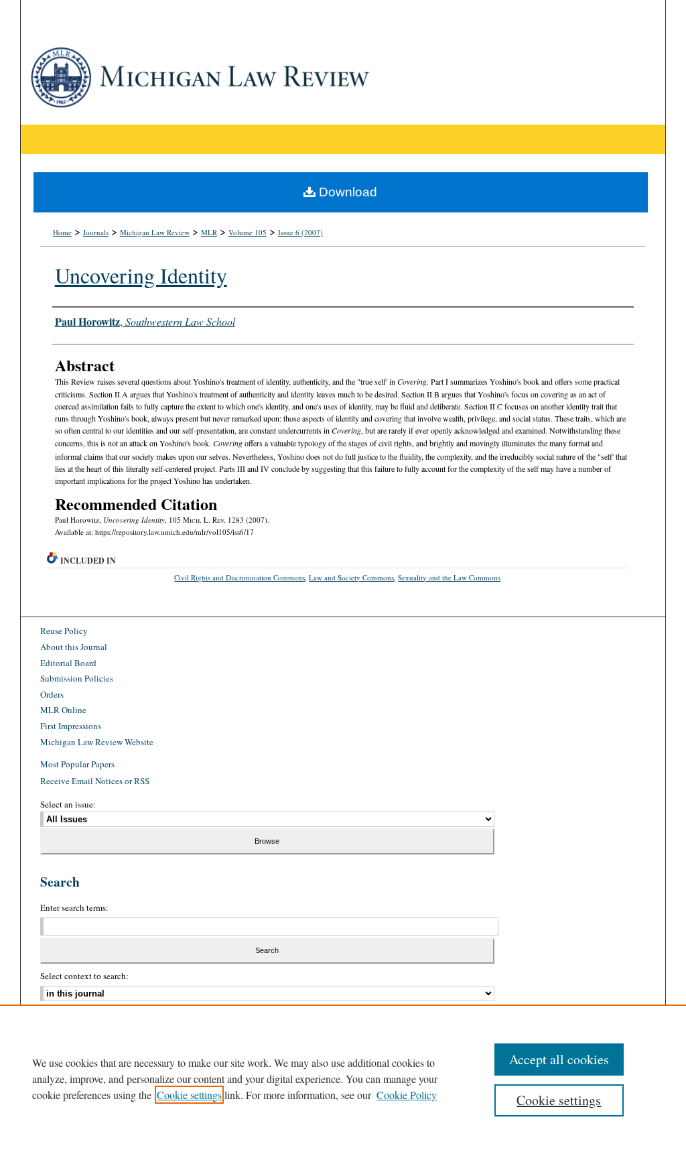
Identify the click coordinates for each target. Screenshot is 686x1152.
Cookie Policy (406, 1095)
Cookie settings (189, 1095)
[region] (343, 1078)
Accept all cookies (559, 1059)
